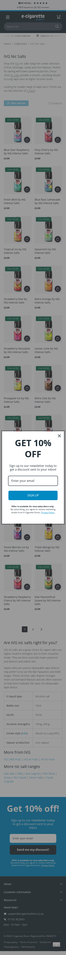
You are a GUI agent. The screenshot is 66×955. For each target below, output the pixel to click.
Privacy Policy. (48, 512)
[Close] (59, 435)
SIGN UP (33, 495)
